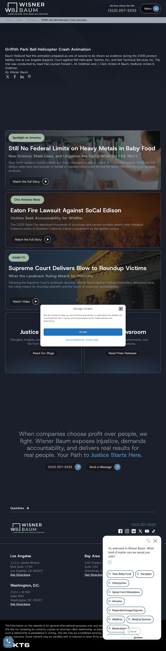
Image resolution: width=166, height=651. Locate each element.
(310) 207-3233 (122, 10)
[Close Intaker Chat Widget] (155, 540)
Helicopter (32, 20)
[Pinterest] (30, 77)
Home (9, 20)
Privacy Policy (92, 339)
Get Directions (20, 575)
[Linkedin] (23, 77)
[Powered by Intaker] (138, 638)
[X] (9, 77)
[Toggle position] (148, 540)
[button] (120, 308)
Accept (83, 331)
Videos (19, 20)
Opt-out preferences (75, 339)
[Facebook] (16, 77)
